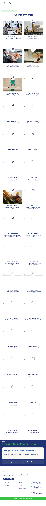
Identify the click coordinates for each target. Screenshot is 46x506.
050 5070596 (39, 485)
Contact (20, 486)
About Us (20, 483)
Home (4, 10)
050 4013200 (38, 482)
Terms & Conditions (22, 488)
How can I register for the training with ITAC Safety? (19, 462)
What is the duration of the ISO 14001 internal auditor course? (20, 451)
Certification (7, 485)
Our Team (20, 485)
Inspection (7, 482)
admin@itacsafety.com (37, 493)
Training (6, 483)
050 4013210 (39, 483)
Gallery (20, 482)
